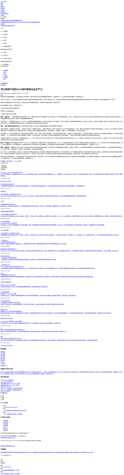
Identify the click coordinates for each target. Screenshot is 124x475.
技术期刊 (5, 77)
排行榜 (9, 20)
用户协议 (5, 428)
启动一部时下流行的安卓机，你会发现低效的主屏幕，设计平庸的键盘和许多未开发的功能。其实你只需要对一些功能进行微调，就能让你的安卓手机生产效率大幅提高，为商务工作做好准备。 (49, 340)
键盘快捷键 (6, 292)
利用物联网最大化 (8, 275)
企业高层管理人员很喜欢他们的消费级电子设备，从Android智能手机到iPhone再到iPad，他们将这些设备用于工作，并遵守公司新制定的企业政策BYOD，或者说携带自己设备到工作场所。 (48, 268)
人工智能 (9, 181)
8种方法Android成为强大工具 (11, 338)
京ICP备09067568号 (10, 437)
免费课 (2, 10)
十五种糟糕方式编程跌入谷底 (10, 302)
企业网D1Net (78, 452)
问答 (6, 25)
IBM (2, 181)
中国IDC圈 (72, 452)
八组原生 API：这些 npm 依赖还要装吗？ (30, 373)
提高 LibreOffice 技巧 (8, 285)
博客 (2, 3)
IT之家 (53, 452)
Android (2, 345)
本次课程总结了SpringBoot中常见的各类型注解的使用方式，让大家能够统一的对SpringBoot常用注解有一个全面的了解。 (31, 323)
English (5, 427)
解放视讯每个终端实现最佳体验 (11, 311)
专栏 (11, 25)
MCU (6, 318)
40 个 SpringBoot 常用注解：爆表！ (12, 321)
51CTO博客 (6, 410)
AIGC (6, 240)
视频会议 (3, 318)
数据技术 (12, 211)
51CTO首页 (3, 1)
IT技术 (26, 22)
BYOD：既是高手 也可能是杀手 (12, 266)
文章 (2, 25)
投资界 (83, 452)
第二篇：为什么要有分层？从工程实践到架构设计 (77, 372)
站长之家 (38, 452)
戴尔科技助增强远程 (9, 249)
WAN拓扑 (3, 163)
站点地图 (5, 423)
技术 (6, 264)
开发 (7, 300)
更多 (7, 377)
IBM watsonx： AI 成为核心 (11, 172)
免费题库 (37, 22)
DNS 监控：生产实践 (14, 373)
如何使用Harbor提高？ (9, 214)
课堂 (8, 25)
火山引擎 (91, 452)
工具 (8, 264)
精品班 (2, 6)
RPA (5, 191)
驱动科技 (21, 452)
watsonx (5, 181)
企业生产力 (3, 282)
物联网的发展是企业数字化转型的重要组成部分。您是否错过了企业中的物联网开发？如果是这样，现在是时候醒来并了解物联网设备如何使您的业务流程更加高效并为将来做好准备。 (47, 276)
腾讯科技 (7, 452)
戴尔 (2, 336)
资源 (4, 25)
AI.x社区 (24, 410)
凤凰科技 (16, 452)
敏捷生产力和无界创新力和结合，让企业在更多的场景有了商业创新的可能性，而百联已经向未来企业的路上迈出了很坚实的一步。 (34, 331)
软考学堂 (20, 20)
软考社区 (3, 8)
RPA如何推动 (7, 184)
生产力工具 (7, 345)
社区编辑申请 (4, 83)
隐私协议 (5, 430)
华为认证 (18, 22)
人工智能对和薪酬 (9, 257)
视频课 (2, 20)
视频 (4, 72)
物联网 (8, 282)
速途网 (42, 452)
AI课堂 (2, 15)
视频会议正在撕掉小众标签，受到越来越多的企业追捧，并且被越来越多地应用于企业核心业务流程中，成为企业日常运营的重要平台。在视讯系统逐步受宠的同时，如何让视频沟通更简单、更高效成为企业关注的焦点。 (56, 313)
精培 (10, 414)
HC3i (12, 407)
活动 (4, 79)
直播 (13, 25)
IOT (11, 282)
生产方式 (5, 309)
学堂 (2, 5)
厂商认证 (22, 22)
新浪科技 (3, 452)
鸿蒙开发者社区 (5, 13)
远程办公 (3, 256)
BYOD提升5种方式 (9, 223)
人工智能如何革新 (8, 242)
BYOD (2, 230)
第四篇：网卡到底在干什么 (47, 373)
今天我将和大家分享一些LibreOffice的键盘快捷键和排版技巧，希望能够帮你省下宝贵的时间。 (24, 286)
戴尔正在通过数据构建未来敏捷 (13, 329)
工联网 (57, 452)
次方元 (87, 452)
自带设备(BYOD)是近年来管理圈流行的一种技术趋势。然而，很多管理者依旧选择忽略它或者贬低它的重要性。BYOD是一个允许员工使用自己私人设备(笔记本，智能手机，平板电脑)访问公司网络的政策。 (53, 224)
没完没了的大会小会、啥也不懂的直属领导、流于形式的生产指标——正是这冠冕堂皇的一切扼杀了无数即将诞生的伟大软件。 (33, 304)
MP (9, 300)
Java (2, 328)
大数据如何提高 (8, 204)
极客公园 (61, 452)
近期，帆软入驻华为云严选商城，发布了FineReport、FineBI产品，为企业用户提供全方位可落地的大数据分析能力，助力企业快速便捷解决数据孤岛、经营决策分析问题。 (44, 196)
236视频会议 (66, 452)
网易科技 (12, 452)
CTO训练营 (19, 414)
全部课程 (3, 22)
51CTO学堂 (6, 414)
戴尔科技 (7, 256)
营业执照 (3, 446)
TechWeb (30, 452)
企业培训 (3, 12)
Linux (2, 292)
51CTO (5, 407)
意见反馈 (5, 425)
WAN (7, 163)
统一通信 (10, 318)
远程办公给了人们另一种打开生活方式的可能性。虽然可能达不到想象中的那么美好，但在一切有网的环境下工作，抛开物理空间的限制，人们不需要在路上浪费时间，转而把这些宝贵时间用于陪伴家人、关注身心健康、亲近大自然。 (60, 250)
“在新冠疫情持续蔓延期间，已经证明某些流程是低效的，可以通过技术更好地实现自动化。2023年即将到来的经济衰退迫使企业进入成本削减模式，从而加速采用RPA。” (43, 186)
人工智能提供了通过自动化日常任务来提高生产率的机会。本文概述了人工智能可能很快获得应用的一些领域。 (29, 259)
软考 (10, 22)
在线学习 (3, 24)
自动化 (2, 191)
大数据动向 (7, 211)
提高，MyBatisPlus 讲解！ (9, 293)
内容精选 (5, 70)
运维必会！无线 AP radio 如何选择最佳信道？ (101, 372)
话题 (4, 73)
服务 (8, 221)
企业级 (5, 221)
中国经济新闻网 (48, 452)
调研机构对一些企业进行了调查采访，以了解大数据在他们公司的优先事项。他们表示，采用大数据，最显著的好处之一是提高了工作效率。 (36, 206)
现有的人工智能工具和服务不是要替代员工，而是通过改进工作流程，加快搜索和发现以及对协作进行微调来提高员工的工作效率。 (34, 243)
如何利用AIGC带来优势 (10, 233)
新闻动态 (5, 422)
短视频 (12, 20)
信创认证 (13, 22)
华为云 (2, 201)
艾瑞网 (34, 452)
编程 (2, 309)
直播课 (16, 20)
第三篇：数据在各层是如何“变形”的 (10, 372)
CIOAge (9, 407)
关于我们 (5, 420)
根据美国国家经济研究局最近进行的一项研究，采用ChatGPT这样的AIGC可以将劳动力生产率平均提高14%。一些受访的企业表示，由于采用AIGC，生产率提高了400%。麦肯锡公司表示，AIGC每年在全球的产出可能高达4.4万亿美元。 (60, 235)
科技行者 (26, 452)
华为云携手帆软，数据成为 (11, 194)
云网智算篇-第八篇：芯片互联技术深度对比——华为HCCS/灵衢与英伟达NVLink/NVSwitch (42, 372)
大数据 (2, 211)
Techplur (15, 407)
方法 (11, 345)
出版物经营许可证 (10, 446)
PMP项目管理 (31, 22)
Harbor (2, 221)
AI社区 (5, 75)
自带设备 (6, 230)
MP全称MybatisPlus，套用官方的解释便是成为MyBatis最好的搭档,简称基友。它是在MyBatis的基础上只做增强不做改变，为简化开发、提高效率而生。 (39, 295)
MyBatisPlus (3, 300)
